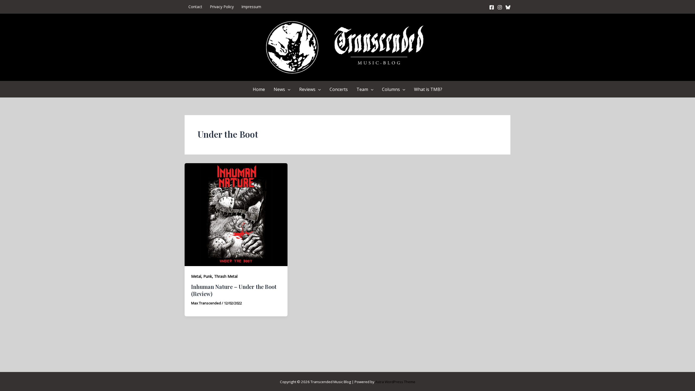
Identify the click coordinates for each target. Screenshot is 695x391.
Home (259, 89)
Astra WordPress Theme (395, 381)
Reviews (307, 89)
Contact (195, 6)
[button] (287, 89)
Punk (207, 276)
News (279, 89)
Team (362, 89)
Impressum (251, 6)
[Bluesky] (508, 7)
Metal (196, 276)
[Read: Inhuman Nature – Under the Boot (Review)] (236, 214)
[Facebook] (491, 7)
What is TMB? (428, 89)
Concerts (339, 89)
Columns (391, 89)
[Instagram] (499, 7)
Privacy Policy (222, 6)
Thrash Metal (226, 276)
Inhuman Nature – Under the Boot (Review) (233, 290)
